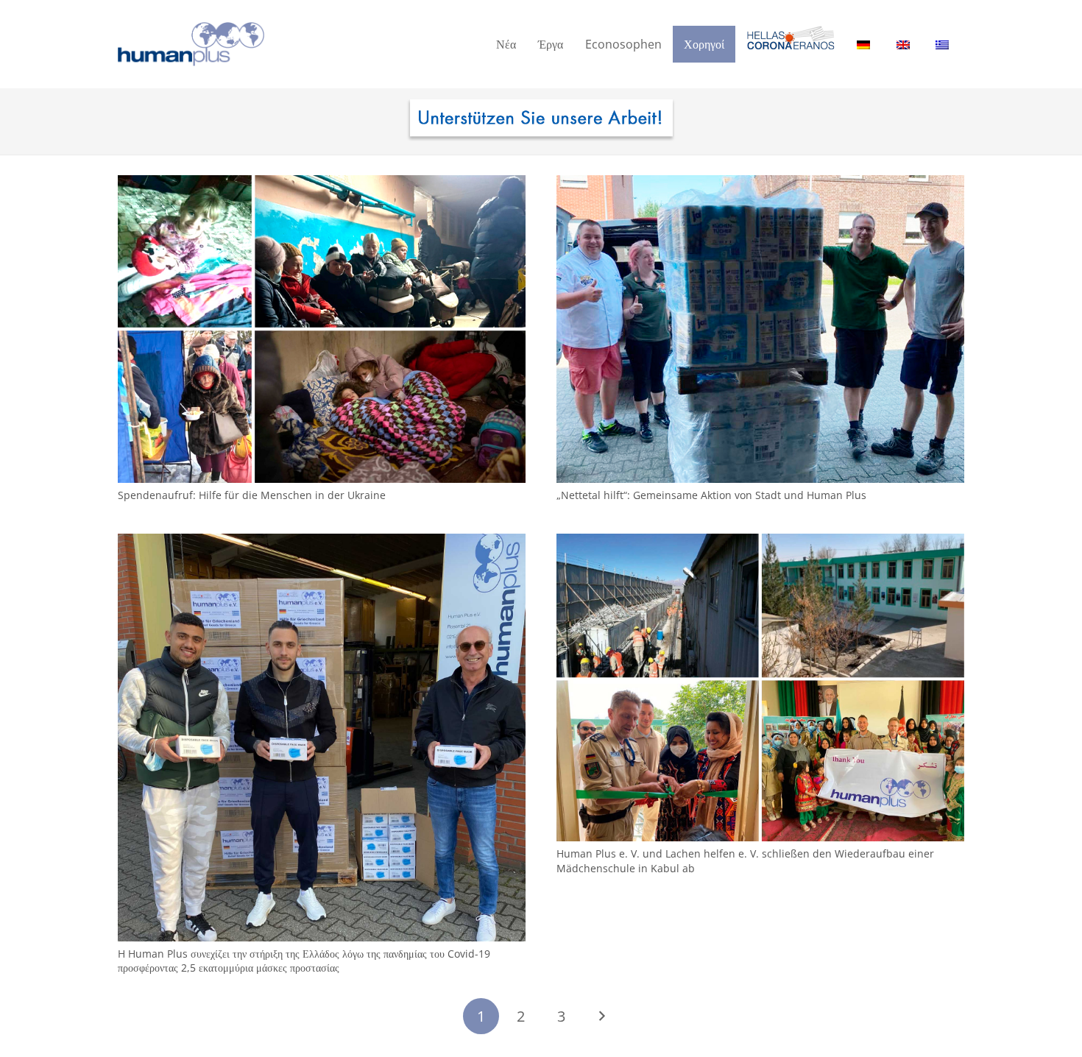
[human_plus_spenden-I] (541, 121)
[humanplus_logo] (191, 44)
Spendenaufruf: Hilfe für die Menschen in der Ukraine (252, 495)
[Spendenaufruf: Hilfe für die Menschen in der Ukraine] (322, 184)
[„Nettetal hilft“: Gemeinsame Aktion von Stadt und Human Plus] (760, 184)
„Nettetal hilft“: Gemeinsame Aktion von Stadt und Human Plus (711, 495)
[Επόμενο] (601, 1016)
